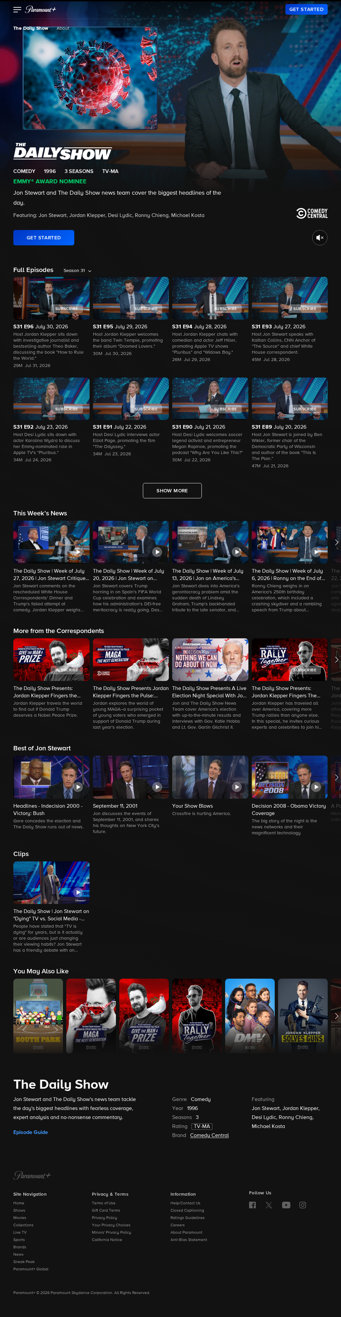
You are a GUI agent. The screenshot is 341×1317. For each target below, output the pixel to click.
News (18, 1255)
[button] (17, 10)
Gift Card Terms (106, 1211)
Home (18, 1203)
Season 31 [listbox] (74, 270)
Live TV (20, 1233)
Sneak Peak (24, 1262)
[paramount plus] (40, 9)
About (63, 28)
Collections (23, 1225)
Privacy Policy (104, 1218)
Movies (19, 1218)
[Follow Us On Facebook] (252, 1205)
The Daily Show (31, 28)
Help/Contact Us (185, 1203)
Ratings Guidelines (187, 1218)
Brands (19, 1247)
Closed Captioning (187, 1211)
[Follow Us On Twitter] (269, 1204)
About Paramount (186, 1233)
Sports (19, 1240)
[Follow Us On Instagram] (302, 1205)
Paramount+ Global (30, 1269)
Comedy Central (209, 1135)
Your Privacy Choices (111, 1225)
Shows (19, 1211)
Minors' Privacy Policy (111, 1233)
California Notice (107, 1240)
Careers (177, 1225)
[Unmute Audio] (320, 237)
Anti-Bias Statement (188, 1240)
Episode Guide (30, 1132)
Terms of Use (104, 1203)
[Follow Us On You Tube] (286, 1205)
